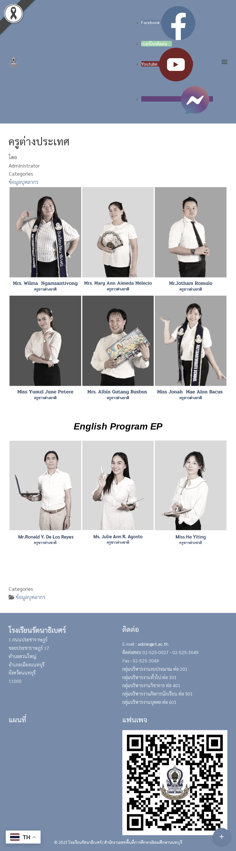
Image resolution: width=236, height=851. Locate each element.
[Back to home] (14, 61)
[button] (224, 61)
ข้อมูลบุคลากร (24, 181)
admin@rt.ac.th (153, 644)
